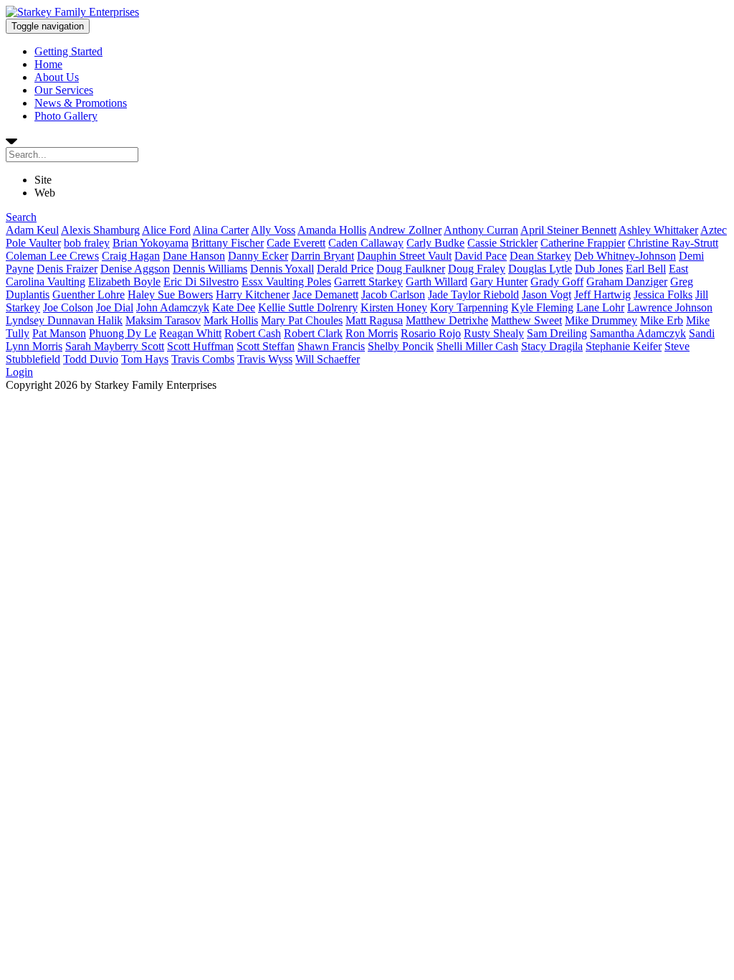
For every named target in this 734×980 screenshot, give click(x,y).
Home (48, 64)
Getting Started (68, 51)
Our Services (63, 90)
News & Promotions (80, 103)
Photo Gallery (65, 116)
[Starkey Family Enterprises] (72, 12)
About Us (56, 77)
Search (21, 217)
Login (19, 372)
